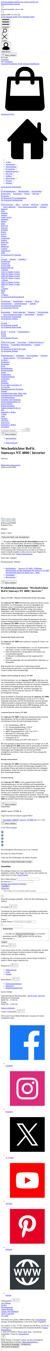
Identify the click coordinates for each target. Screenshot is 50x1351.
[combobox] (11, 430)
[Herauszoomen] (3, 520)
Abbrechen (5, 888)
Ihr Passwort (6, 882)
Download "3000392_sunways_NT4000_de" (20, 820)
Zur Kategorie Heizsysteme (11, 327)
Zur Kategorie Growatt (9, 325)
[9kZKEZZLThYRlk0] (8, 467)
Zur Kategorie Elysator (9, 338)
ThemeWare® (23, 1334)
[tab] (27, 570)
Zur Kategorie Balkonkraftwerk (12, 297)
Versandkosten (40, 1320)
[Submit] (2, 924)
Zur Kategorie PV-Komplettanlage (13, 198)
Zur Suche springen (28, 2)
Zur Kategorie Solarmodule (11, 187)
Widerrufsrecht (11, 970)
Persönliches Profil (15, 64)
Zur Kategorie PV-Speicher (11, 255)
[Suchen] (24, 430)
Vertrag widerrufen (8, 1008)
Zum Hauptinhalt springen (11, 2)
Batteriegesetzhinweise (14, 988)
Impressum (10, 986)
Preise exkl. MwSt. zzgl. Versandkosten (15, 537)
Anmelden (5, 60)
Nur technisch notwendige (10, 1344)
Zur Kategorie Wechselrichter (12, 200)
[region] (25, 495)
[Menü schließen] (2, 189)
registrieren (9, 62)
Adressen (26, 64)
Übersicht (4, 64)
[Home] (27, 139)
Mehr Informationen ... (30, 1342)
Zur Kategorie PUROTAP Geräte (13, 349)
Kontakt (9, 974)
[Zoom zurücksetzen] (8, 520)
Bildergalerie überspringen (10, 465)
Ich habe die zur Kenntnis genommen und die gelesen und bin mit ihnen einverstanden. (24, 936)
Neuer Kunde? (22, 875)
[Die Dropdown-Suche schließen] (27, 430)
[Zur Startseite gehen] (9, 17)
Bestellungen (34, 64)
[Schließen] (2, 517)
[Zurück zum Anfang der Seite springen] (3, 1337)
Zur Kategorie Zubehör (9, 351)
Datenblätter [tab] (10, 575)
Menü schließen (10, 55)
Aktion (4, 919)
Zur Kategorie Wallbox (9, 319)
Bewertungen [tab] (11, 577)
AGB (20, 936)
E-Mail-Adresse (7, 922)
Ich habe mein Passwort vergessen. (14, 884)
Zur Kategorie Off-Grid (9, 308)
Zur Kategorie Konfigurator (11, 306)
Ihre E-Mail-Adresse (9, 879)
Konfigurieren (26, 1344)
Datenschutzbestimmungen (25, 934)
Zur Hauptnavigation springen (19, 3)
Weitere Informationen (24, 554)
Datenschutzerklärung (14, 984)
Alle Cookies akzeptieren (10, 1347)
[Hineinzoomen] (13, 520)
